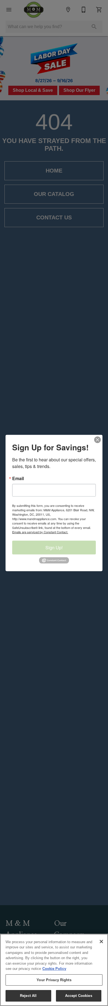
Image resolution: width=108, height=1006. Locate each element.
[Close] (101, 941)
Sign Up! (54, 547)
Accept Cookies (78, 996)
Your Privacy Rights (54, 980)
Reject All (28, 996)
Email (18, 478)
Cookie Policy (54, 969)
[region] (54, 970)
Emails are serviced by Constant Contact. (40, 532)
